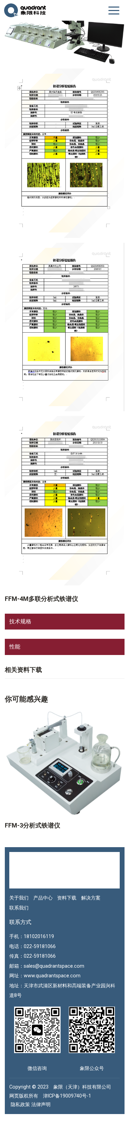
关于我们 (19, 898)
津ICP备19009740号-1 (67, 1096)
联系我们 (19, 908)
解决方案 (90, 898)
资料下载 (66, 898)
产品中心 (43, 898)
